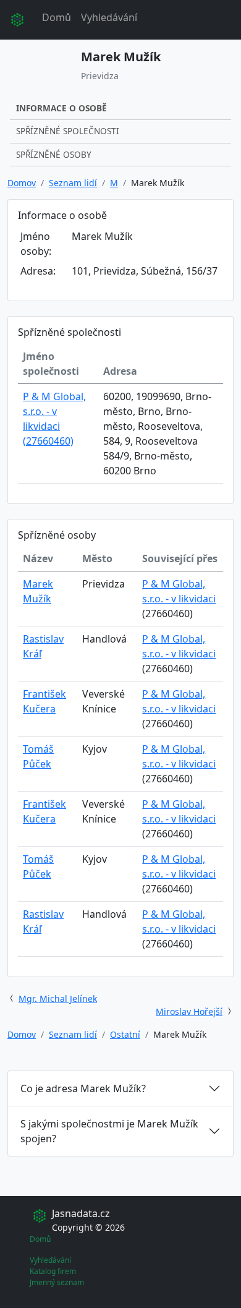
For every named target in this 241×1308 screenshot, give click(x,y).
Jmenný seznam (57, 1282)
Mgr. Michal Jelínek (58, 998)
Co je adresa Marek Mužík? (83, 1088)
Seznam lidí (73, 183)
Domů (56, 17)
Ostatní (125, 1034)
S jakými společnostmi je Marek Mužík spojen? (109, 1131)
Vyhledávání (109, 17)
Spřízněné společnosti (67, 131)
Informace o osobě (61, 108)
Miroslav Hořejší (189, 1011)
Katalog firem (53, 1271)
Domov (21, 183)
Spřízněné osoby (53, 154)
